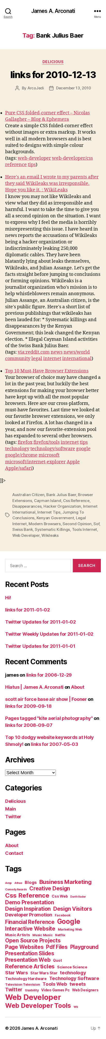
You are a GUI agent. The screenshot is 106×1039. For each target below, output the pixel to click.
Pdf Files (57, 947)
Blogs (31, 882)
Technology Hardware (26, 978)
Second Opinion (77, 523)
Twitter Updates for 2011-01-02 (40, 622)
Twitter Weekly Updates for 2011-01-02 (49, 634)
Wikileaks (50, 535)
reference (16, 165)
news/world (77, 352)
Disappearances (26, 506)
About (77, 687)
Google (68, 921)
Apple (73, 462)
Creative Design (49, 888)
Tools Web (54, 984)
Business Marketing (65, 882)
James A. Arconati (53, 11)
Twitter (13, 816)
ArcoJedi (36, 88)
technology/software (52, 449)
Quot (57, 960)
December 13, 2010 (73, 88)
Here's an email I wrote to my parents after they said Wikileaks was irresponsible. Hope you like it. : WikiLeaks (52, 183)
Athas (18, 883)
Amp (8, 883)
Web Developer (26, 535)
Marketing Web (70, 929)
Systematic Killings (52, 529)
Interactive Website (30, 928)
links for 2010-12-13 (53, 74)
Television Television (22, 984)
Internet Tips (48, 512)
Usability (32, 990)
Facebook (62, 915)
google (83, 449)
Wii (76, 1007)
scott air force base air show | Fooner (46, 699)
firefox (25, 442)
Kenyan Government (55, 517)
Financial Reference (30, 922)
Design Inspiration (28, 909)
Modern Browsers (44, 523)
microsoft (49, 455)
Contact (14, 853)
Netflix (60, 935)
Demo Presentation (29, 902)
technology (17, 449)
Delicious (53, 61)
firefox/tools (46, 442)
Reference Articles (30, 966)
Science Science (72, 967)
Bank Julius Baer (61, 494)
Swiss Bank (22, 529)
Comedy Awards (16, 889)
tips (32, 165)
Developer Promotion (28, 914)
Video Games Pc (55, 990)
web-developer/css (72, 158)
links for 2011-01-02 (27, 609)
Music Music (42, 935)
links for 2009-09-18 (28, 706)
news (57, 352)
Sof (96, 523)
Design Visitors (72, 909)
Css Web (60, 896)
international (77, 359)
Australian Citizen (28, 494)
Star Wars (16, 972)
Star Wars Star (43, 973)
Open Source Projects (33, 940)
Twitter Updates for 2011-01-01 (40, 646)
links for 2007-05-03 (54, 744)
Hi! (8, 597)
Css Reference (76, 500)
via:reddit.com (34, 352)
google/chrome (21, 455)
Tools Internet (84, 529)
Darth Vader (78, 896)
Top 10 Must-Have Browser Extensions (47, 371)
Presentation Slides (29, 953)
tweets (77, 984)
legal (36, 359)
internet (52, 359)
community (17, 359)
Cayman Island (47, 500)
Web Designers (85, 990)
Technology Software (74, 978)
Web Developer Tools (38, 1005)
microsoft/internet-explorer (35, 462)
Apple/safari (18, 468)
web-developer (34, 158)
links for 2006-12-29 (49, 675)
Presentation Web (28, 960)
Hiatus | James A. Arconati (34, 687)
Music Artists (17, 935)
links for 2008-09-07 (28, 725)
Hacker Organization (62, 506)
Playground (84, 947)
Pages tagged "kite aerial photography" (49, 718)
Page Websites (24, 947)
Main (10, 809)
